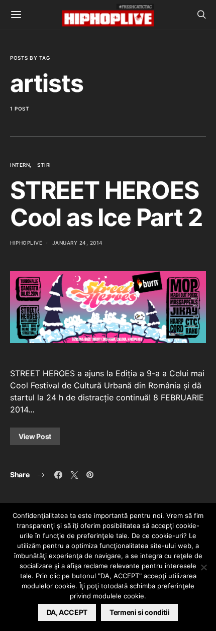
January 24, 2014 (77, 243)
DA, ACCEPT (67, 612)
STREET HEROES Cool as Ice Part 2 (106, 203)
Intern (20, 165)
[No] (203, 567)
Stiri (44, 165)
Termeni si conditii (139, 612)
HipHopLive (26, 243)
